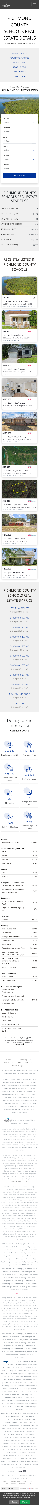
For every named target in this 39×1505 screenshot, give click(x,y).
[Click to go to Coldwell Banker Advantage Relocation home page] (7, 4)
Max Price (6, 128)
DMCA (6, 1063)
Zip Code (13, 1483)
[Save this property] (35, 279)
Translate (35, 1488)
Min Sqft (6, 155)
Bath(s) (5, 146)
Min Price (6, 119)
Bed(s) (5, 137)
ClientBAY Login (22, 1063)
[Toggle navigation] (34, 4)
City (7, 1483)
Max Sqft (6, 165)
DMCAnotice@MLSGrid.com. (19, 1181)
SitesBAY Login (18, 1066)
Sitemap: (5, 1481)
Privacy (8, 1060)
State (24, 1481)
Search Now (19, 175)
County (31, 1481)
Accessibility (22, 1060)
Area (30, 1483)
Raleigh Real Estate (15, 1481)
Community (22, 1483)
